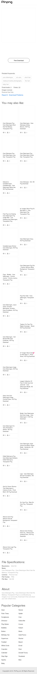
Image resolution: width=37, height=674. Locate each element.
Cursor (21, 624)
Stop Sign (4, 656)
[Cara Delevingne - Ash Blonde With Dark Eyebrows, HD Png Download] (10, 334)
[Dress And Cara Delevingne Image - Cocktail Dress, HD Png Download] (10, 393)
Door (20, 649)
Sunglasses (5, 617)
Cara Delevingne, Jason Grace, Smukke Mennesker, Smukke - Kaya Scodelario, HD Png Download (10, 308)
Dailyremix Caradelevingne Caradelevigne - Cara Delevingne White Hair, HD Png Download (9, 185)
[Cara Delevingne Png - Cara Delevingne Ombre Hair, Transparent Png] (27, 150)
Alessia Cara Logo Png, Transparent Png (9, 548)
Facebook (22, 656)
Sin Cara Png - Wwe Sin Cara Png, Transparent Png (27, 504)
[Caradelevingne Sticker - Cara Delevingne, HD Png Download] (10, 243)
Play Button (5, 624)
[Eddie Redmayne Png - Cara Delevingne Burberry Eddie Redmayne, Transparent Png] (10, 453)
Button (3, 631)
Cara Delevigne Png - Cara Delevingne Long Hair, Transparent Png (9, 155)
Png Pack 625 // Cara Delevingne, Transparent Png (27, 297)
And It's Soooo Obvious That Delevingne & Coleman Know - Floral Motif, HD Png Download (10, 489)
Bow (20, 660)
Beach (21, 642)
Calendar (4, 653)
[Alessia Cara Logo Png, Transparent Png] (10, 544)
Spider (21, 613)
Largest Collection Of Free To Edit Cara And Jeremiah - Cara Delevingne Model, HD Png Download (26, 384)
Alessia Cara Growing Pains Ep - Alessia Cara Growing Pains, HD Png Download (27, 533)
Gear (3, 610)
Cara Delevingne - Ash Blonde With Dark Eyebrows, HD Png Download (9, 339)
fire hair (27, 81)
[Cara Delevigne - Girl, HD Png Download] (27, 179)
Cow (20, 617)
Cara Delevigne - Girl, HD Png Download (27, 183)
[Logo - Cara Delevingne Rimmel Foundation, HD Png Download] (27, 471)
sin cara (18, 77)
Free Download (19, 60)
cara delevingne (8, 77)
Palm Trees (5, 613)
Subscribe (22, 620)
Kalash (21, 628)
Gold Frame (22, 635)
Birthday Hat (5, 635)
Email (20, 645)
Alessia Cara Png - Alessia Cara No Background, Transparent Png (10, 519)
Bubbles (4, 628)
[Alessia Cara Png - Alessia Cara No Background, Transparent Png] (10, 514)
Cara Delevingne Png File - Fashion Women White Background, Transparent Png (27, 268)
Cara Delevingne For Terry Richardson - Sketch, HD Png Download (9, 428)
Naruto (21, 610)
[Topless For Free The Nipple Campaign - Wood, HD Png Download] (27, 321)
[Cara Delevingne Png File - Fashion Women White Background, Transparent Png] (27, 263)
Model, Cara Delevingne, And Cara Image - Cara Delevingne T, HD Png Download (27, 416)
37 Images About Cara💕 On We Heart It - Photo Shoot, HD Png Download (27, 354)
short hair (28, 77)
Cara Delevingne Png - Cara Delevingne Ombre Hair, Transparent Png (27, 155)
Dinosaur (4, 620)
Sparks (3, 660)
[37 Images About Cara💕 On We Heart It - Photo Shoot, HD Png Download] (27, 350)
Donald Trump (23, 653)
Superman (4, 638)
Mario (20, 631)
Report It (5, 95)
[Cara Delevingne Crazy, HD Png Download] (27, 236)
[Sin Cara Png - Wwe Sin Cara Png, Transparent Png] (27, 499)
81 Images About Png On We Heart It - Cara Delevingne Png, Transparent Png (27, 211)
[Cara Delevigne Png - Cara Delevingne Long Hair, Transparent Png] (10, 150)
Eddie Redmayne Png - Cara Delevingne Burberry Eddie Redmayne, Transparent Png (10, 459)
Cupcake (4, 649)
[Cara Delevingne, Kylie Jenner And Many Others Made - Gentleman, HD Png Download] (27, 441)
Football (3, 642)
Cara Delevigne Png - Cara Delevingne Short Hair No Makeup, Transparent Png (9, 126)
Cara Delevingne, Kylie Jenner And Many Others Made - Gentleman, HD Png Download (27, 446)
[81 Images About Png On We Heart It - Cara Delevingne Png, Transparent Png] (27, 206)
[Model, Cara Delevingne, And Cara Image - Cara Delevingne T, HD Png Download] (27, 410)
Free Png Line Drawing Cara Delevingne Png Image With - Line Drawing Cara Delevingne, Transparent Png (10, 217)
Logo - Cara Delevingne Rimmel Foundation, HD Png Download (27, 475)
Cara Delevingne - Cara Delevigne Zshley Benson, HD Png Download (26, 126)
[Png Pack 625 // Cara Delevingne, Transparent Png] (27, 293)
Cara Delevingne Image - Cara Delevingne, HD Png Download (10, 369)
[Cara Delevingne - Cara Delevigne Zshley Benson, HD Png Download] (27, 120)
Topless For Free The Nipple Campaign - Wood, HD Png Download (27, 326)
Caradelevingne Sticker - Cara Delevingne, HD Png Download (10, 247)
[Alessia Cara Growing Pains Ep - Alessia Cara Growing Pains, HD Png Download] (27, 528)
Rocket (21, 638)
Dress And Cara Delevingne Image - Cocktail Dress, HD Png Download (9, 398)
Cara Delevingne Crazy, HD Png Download (26, 240)
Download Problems (16, 95)
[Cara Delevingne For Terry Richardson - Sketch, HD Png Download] (10, 423)
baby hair (6, 84)
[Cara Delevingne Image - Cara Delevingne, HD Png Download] (10, 364)
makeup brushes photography (12, 81)
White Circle (5, 645)
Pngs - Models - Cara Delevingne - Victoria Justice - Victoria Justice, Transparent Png (10, 277)
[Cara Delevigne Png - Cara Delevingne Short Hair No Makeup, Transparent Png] (10, 120)
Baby (3, 663)
